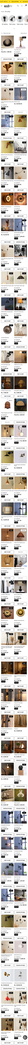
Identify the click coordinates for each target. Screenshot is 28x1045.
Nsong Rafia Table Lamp (19, 390)
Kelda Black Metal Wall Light (6, 851)
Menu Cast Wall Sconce (5, 464)
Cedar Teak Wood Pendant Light (7, 285)
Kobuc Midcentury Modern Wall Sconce (7, 259)
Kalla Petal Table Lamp (18, 258)
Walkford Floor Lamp (18, 364)
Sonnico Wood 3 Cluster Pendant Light (5, 1033)
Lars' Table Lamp (17, 49)
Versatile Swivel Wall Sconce (6, 728)
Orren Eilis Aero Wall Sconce (19, 438)
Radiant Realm (17, 802)
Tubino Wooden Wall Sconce (19, 128)
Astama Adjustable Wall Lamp (20, 75)
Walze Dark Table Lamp (18, 311)
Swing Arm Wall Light (18, 702)
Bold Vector (3, 802)
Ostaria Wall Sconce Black (19, 902)
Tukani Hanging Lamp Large (6, 412)
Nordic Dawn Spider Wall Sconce (20, 928)
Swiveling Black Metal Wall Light (20, 154)
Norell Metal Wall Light (18, 825)
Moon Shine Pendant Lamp (19, 412)
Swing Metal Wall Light (5, 825)
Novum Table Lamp (18, 594)
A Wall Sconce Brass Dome (19, 983)
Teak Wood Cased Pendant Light (7, 490)
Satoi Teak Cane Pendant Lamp (7, 776)
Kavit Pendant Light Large (19, 285)
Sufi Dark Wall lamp (5, 337)
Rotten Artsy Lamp (4, 232)
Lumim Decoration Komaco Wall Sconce (7, 102)
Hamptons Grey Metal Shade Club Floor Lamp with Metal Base (6, 647)
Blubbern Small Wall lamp (19, 620)
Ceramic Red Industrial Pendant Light (7, 1006)
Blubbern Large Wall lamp (6, 206)
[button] (18, 5)
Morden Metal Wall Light (19, 232)
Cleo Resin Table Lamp (5, 594)
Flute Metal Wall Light (18, 851)
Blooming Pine (17, 776)
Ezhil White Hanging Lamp (6, 568)
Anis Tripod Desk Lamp (5, 364)
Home (2, 11)
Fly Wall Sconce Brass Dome (6, 983)
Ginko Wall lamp (4, 75)
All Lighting (5, 24)
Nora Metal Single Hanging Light (20, 516)
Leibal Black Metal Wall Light (6, 438)
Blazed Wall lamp (4, 620)
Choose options (7, 59)
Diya (2, 49)
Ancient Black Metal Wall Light (7, 902)
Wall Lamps (12, 24)
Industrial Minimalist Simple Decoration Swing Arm (6, 955)
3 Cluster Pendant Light (18, 1032)
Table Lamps (20, 24)
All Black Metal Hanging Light (7, 311)
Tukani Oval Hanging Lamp (19, 542)
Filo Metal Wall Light (5, 128)
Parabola (16, 728)
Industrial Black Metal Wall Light (7, 180)
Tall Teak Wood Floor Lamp (6, 675)
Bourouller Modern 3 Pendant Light (20, 1006)
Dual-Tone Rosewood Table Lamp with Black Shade (19, 647)
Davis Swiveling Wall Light (19, 180)
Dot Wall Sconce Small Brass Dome (19, 465)
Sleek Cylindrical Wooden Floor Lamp (20, 676)
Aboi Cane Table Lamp (5, 754)
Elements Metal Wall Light (6, 876)
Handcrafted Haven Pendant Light (6, 517)
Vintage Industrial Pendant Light (20, 490)
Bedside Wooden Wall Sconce (7, 154)
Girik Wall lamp (17, 206)
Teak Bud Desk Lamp (18, 337)
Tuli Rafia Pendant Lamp (6, 390)
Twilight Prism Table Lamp (19, 754)
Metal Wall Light (17, 876)
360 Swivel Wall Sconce (5, 702)
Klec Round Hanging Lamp (6, 542)
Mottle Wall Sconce (18, 954)
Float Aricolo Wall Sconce (6, 928)
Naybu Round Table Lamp (19, 568)
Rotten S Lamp (17, 101)
